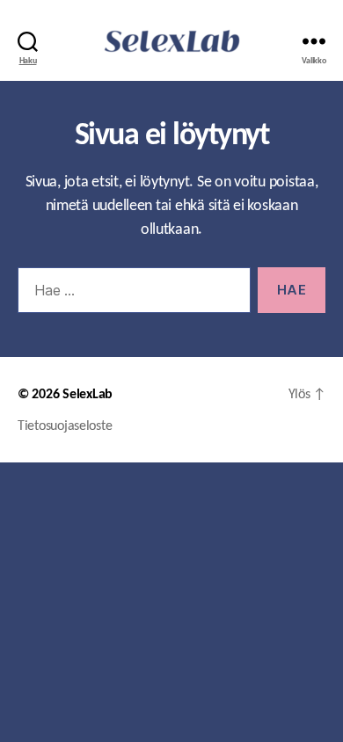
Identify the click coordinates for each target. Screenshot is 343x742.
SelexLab (87, 394)
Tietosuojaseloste (65, 425)
